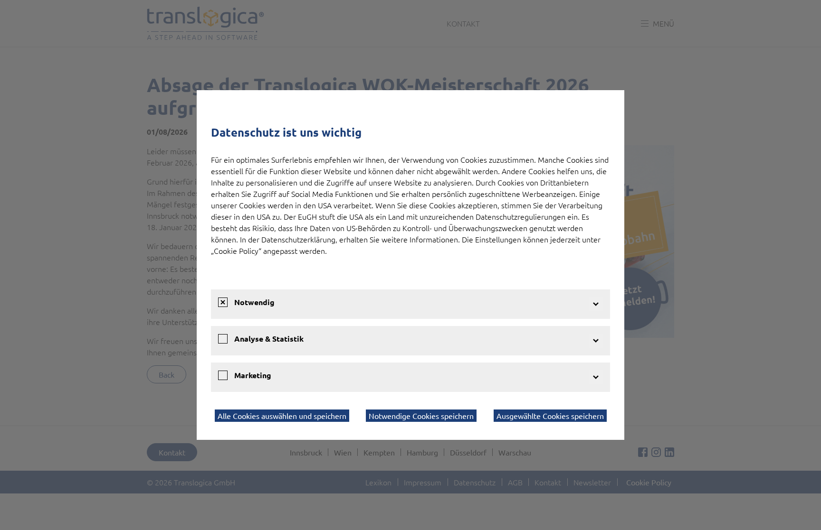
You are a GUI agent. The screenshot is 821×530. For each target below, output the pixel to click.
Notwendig (254, 302)
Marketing (252, 375)
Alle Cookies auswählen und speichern (282, 415)
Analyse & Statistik (269, 339)
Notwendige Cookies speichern (421, 415)
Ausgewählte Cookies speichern (550, 415)
